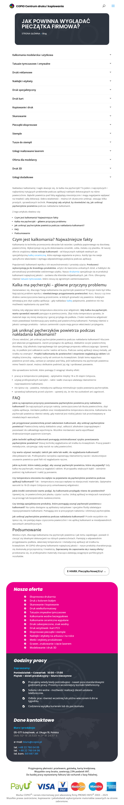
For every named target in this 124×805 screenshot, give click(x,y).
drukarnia (74, 271)
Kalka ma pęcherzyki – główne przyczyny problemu (40, 221)
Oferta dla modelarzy (24, 159)
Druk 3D (17, 168)
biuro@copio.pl (32, 742)
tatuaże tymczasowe (31, 278)
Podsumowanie (22, 233)
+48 (21, 750)
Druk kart (17, 98)
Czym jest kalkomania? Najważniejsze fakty (36, 217)
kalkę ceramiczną (37, 255)
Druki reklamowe (22, 72)
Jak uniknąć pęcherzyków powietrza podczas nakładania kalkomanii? (49, 225)
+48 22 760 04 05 (28, 747)
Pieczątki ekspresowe (24, 125)
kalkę (69, 300)
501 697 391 (31, 753)
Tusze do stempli (22, 142)
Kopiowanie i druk (22, 107)
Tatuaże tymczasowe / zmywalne (31, 63)
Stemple (17, 133)
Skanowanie (19, 116)
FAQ (17, 229)
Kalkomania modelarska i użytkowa (32, 55)
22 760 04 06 (32, 750)
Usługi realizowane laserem (28, 151)
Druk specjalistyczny (24, 90)
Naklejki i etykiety (22, 81)
